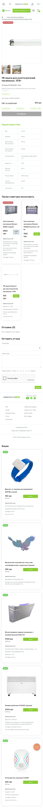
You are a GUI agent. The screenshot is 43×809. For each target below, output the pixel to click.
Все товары (28, 416)
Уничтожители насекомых (15, 17)
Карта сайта (28, 413)
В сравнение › (6, 108)
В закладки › (20, 108)
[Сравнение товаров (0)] (33, 10)
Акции (7, 410)
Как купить (9, 419)
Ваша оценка (7, 371)
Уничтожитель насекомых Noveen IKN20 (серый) (10, 224)
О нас (7, 416)
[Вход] (33, 4)
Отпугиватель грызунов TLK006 (17, 778)
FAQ (7, 407)
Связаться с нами (30, 410)
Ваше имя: (6, 343)
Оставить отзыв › (35, 108)
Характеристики (11, 124)
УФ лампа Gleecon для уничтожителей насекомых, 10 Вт (10, 288)
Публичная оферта (30, 407)
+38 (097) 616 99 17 (21, 427)
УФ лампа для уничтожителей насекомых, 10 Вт (17, 19)
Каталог (7, 10)
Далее (38, 387)
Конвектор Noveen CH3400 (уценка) (18, 705)
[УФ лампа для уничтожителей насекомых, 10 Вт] (21, 62)
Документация (10, 413)
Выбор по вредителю (20, 10)
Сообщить (21, 114)
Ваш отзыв (6, 354)
